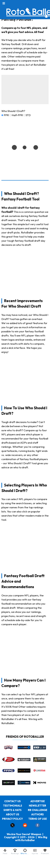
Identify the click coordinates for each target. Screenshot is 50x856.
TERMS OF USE (37, 818)
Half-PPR (17, 115)
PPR (6, 115)
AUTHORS (37, 814)
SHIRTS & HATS (12, 810)
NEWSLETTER (37, 805)
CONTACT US (12, 801)
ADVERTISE (37, 801)
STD (28, 115)
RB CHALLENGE (37, 810)
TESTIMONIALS (12, 805)
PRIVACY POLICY (12, 818)
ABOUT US (12, 814)
